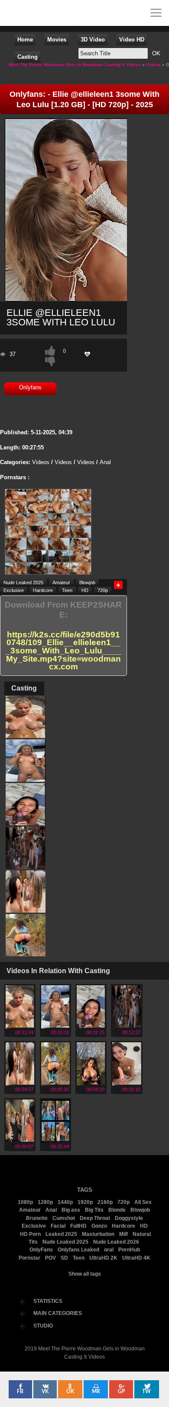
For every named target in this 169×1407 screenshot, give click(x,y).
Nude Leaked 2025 (23, 582)
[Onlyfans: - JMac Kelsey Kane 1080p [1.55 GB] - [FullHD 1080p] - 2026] (55, 1139)
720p (103, 590)
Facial (58, 1226)
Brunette (37, 1218)
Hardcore (43, 590)
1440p (65, 1202)
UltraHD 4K (136, 1258)
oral (109, 1250)
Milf (123, 1234)
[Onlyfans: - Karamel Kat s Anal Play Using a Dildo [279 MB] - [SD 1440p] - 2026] (126, 1082)
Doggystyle (129, 1218)
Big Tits (94, 1210)
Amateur (61, 582)
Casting (27, 57)
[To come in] (39, 13)
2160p (105, 1202)
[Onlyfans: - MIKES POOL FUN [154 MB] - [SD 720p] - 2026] (91, 1025)
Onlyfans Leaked (78, 1250)
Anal (105, 462)
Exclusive (13, 590)
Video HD (131, 39)
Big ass (71, 1210)
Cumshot (63, 1218)
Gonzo (99, 1226)
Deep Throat (95, 1218)
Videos (40, 462)
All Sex (143, 1202)
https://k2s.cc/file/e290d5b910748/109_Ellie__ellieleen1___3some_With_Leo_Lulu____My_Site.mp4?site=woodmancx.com (63, 651)
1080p (25, 1202)
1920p (85, 1202)
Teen (67, 590)
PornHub (129, 1250)
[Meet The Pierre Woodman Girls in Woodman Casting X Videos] (13, 13)
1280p (45, 1202)
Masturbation (98, 1234)
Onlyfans (30, 387)
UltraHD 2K (103, 1258)
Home (25, 39)
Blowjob (87, 582)
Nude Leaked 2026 (116, 1242)
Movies (56, 39)
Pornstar (29, 1258)
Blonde (117, 1210)
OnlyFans (41, 1250)
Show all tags (84, 1274)
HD (84, 590)
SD (64, 1258)
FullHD (78, 1226)
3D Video (93, 39)
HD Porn (30, 1234)
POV (50, 1258)
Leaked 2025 (61, 1234)
